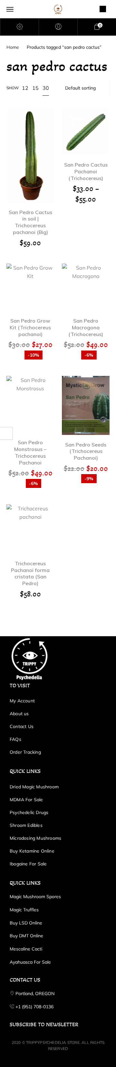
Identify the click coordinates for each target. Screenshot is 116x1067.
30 (46, 88)
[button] (30, 146)
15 (35, 88)
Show (12, 87)
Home (12, 47)
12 (25, 88)
